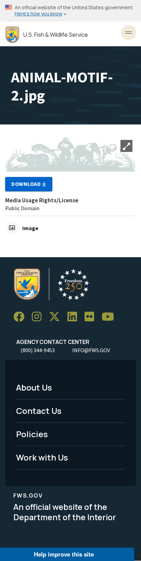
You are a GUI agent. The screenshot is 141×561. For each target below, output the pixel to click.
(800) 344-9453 (38, 350)
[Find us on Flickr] (92, 317)
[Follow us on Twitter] (57, 317)
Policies (32, 434)
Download (26, 183)
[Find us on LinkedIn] (74, 317)
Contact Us (39, 410)
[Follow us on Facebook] (21, 317)
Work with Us (42, 457)
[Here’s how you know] (70, 11)
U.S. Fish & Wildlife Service (55, 34)
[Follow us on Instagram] (39, 317)
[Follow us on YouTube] (110, 317)
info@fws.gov (91, 350)
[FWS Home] (12, 35)
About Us (34, 387)
